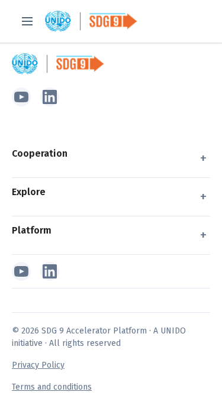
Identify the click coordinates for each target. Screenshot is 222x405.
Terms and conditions (52, 387)
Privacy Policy (38, 365)
